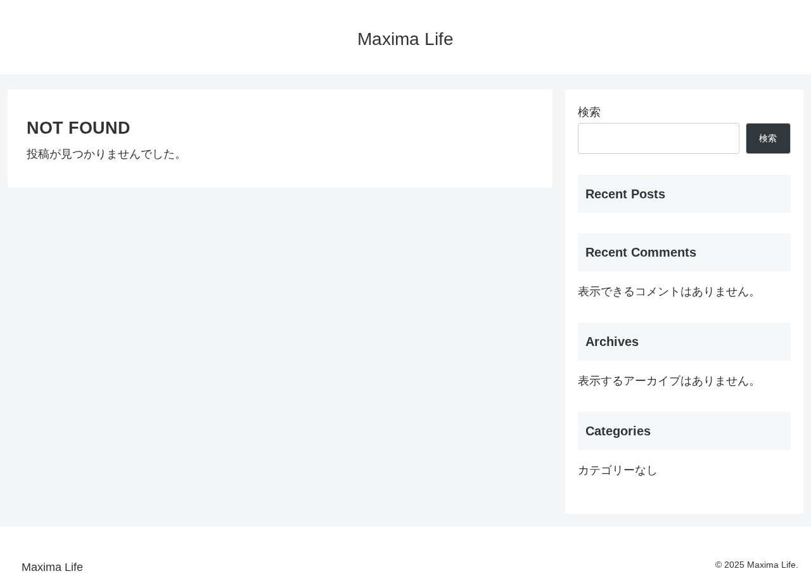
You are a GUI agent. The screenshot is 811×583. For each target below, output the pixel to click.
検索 (589, 112)
